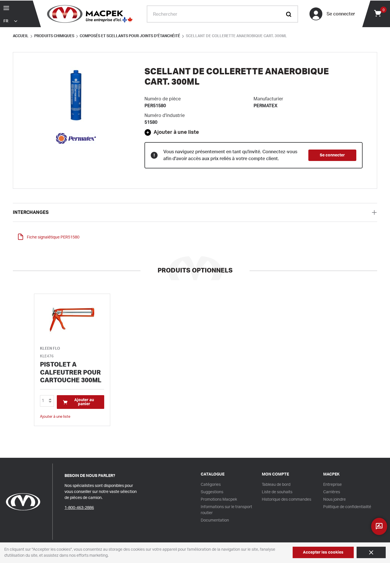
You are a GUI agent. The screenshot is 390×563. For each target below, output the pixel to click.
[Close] (371, 552)
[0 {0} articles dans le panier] (377, 13)
